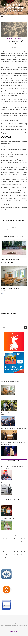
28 (14, 554)
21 (14, 551)
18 (3, 551)
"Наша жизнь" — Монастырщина (14, 6)
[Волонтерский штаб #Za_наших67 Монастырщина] (9, 435)
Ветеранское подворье (7, 504)
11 (3, 548)
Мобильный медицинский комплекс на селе (12, 482)
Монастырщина (5, 212)
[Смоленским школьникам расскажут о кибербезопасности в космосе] (8, 390)
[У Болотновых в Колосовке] (6, 525)
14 (14, 548)
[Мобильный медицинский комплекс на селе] (6, 489)
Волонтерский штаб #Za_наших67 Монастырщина (13, 428)
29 (17, 554)
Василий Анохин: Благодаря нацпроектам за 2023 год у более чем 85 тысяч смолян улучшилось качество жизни (13, 466)
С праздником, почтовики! (9, 313)
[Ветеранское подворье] (6, 510)
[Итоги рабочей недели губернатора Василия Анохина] (9, 405)
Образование (10, 38)
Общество (18, 38)
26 (6, 554)
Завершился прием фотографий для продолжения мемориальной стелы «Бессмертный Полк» (11, 261)
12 (6, 548)
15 (17, 548)
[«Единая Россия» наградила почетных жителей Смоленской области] (9, 451)
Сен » (6, 557)
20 (10, 551)
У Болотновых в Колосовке (7, 518)
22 (17, 551)
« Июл (2, 557)
